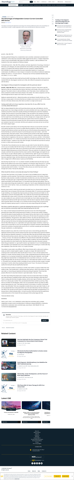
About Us (37, 431)
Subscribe (44, 320)
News (35, 1)
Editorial (37, 433)
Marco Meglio (27, 343)
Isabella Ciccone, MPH (23, 388)
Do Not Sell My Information (37, 439)
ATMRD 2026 (49, 5)
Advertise (37, 436)
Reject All (57, 476)
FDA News (31, 5)
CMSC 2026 (44, 5)
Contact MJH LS (37, 438)
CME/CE (49, 1)
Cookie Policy (16, 478)
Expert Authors (26, 5)
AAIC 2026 (53, 5)
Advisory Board (37, 432)
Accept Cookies (65, 476)
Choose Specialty (12, 5)
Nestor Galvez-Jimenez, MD (33, 366)
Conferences (43, 1)
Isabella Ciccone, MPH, (23, 366)
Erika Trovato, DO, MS (29, 377)
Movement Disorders (10, 327)
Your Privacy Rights (37, 443)
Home (29, 471)
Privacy (37, 442)
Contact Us (37, 435)
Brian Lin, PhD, (21, 343)
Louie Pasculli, (21, 377)
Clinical (3, 327)
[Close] (72, 476)
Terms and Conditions (37, 440)
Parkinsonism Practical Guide (61, 5)
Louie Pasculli (21, 354)
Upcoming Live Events (37, 5)
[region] (37, 476)
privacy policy (24, 322)
